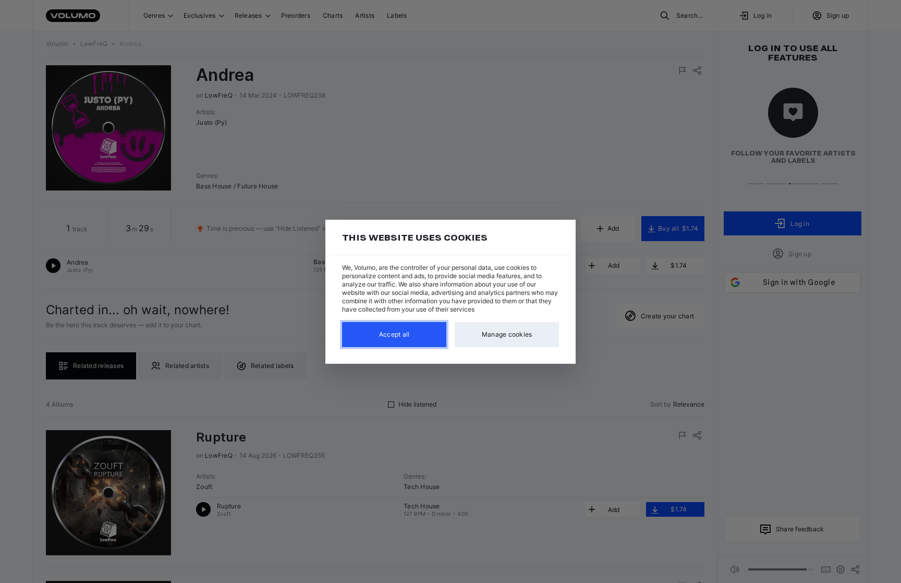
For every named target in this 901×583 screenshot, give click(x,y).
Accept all (394, 334)
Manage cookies (507, 334)
